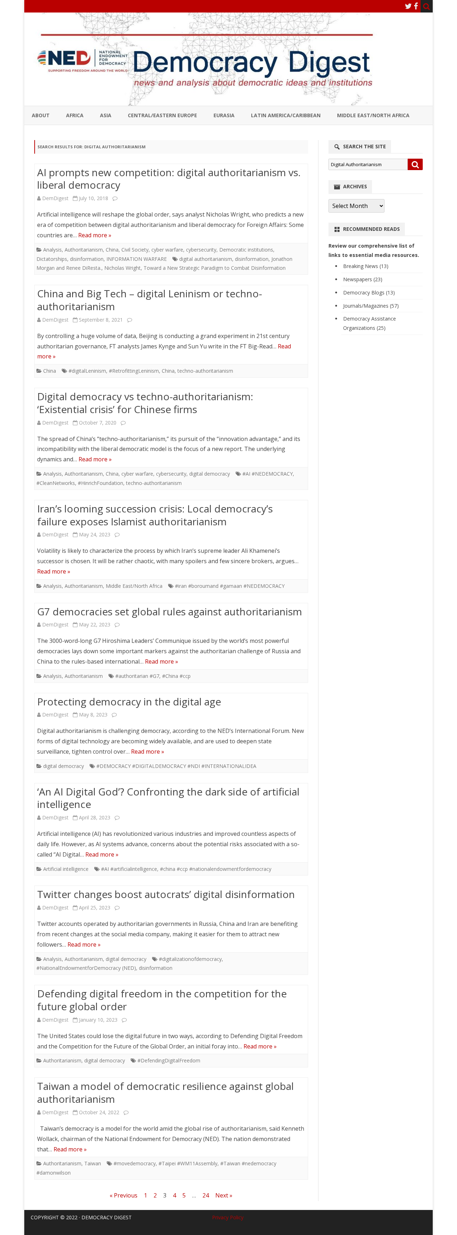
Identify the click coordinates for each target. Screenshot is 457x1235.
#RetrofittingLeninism (134, 370)
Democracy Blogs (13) (369, 292)
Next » (223, 1195)
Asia (105, 115)
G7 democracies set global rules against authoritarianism (169, 611)
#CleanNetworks (55, 483)
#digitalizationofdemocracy (190, 959)
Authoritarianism (84, 249)
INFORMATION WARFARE (136, 259)
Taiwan (92, 1163)
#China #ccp (176, 676)
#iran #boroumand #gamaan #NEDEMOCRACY (230, 585)
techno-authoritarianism (205, 370)
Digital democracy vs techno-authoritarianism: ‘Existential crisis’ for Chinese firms (145, 403)
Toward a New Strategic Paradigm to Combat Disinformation (215, 267)
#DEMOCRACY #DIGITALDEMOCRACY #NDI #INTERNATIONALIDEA (176, 766)
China (112, 249)
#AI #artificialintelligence (129, 869)
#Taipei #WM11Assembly (188, 1163)
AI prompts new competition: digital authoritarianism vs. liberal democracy (169, 178)
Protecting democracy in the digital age (129, 701)
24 (205, 1195)
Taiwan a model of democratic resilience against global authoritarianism (165, 1092)
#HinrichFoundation (100, 483)
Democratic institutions (246, 249)
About (41, 115)
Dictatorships (51, 259)
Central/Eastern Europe (162, 115)
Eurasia (224, 115)
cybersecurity (201, 249)
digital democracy (209, 473)
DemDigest (55, 198)
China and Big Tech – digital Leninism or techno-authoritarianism (149, 300)
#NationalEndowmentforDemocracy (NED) (86, 967)
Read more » (94, 235)
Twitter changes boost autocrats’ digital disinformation (166, 894)
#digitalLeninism (87, 370)
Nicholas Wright (122, 267)
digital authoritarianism (205, 259)
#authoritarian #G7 (137, 676)
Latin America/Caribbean (286, 115)
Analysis (52, 249)
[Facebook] (416, 6)
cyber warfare (167, 249)
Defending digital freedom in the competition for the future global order (162, 1000)
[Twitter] (408, 6)
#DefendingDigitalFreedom (168, 1060)
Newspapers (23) (362, 279)
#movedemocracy (135, 1163)
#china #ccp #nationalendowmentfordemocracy (215, 869)
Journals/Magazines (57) (371, 305)
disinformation (87, 259)
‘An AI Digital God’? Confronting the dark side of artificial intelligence (168, 798)
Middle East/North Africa (373, 115)
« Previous (123, 1195)
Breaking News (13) (365, 266)
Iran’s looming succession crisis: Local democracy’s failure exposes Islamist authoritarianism (155, 515)
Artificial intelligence (66, 869)
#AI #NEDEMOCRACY (267, 473)
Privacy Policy (227, 1217)
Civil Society (135, 249)
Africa (75, 115)
